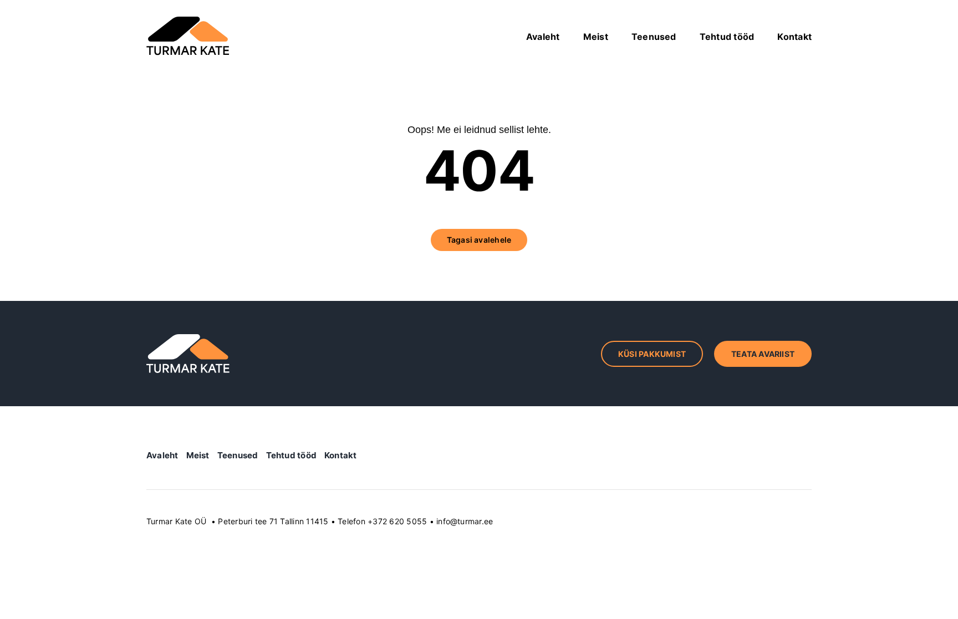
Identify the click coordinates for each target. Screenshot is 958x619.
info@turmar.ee (464, 521)
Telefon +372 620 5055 (382, 521)
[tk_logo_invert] (188, 338)
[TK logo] (188, 21)
